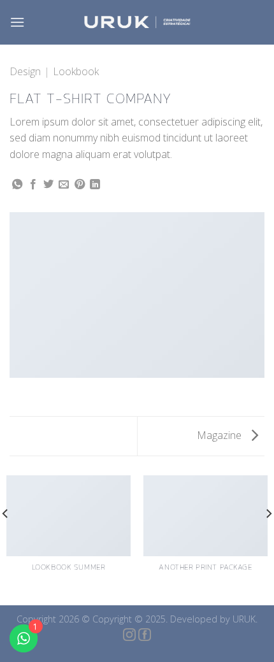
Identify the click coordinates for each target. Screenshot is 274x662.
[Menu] (17, 22)
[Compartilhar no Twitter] (48, 185)
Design (25, 71)
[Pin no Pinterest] (80, 185)
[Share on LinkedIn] (95, 185)
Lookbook (76, 71)
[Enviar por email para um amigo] (64, 185)
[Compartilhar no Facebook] (33, 185)
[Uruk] (137, 22)
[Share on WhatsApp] (17, 185)
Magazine (220, 435)
